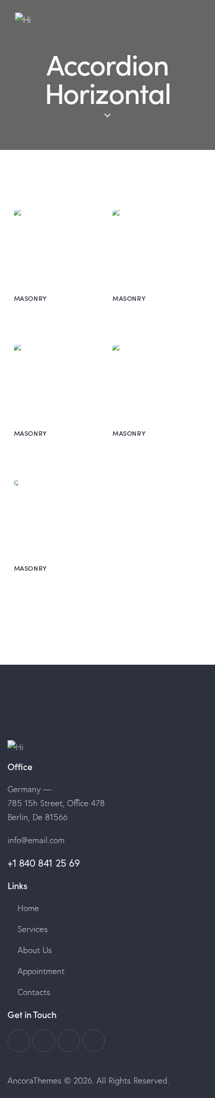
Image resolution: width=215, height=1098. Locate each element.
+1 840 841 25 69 (44, 863)
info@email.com (36, 840)
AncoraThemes (35, 1080)
